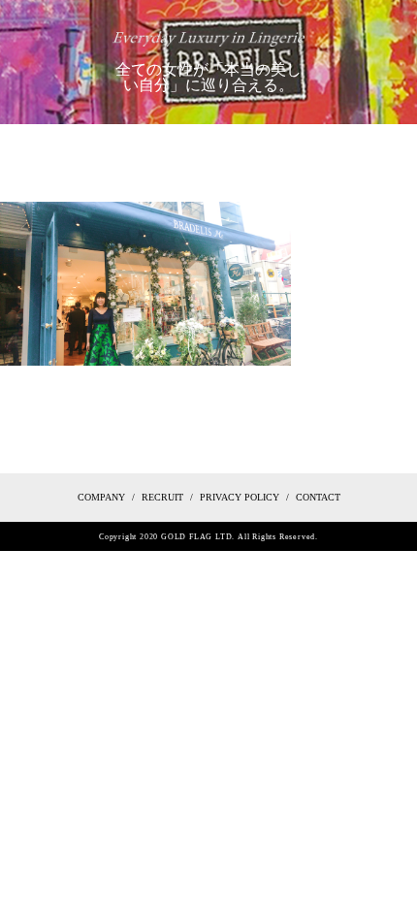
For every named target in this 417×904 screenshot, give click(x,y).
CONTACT (318, 497)
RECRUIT (162, 497)
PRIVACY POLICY (239, 497)
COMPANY (101, 497)
